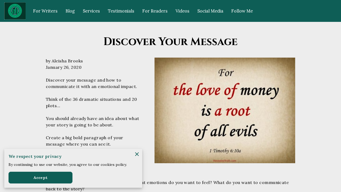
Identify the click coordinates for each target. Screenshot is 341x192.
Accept (40, 177)
